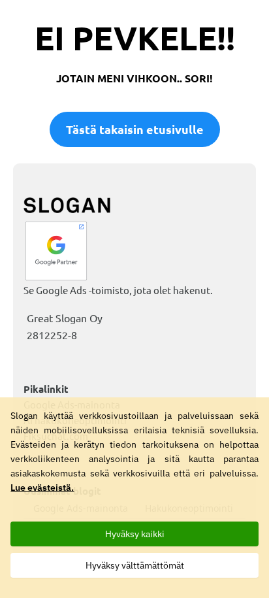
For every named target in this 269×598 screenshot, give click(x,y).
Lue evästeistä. (42, 487)
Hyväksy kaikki (135, 534)
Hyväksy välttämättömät (135, 565)
